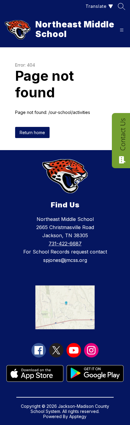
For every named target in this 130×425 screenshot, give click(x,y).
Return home (32, 132)
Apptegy (77, 416)
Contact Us (122, 134)
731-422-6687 (65, 244)
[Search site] (121, 6)
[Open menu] (121, 30)
